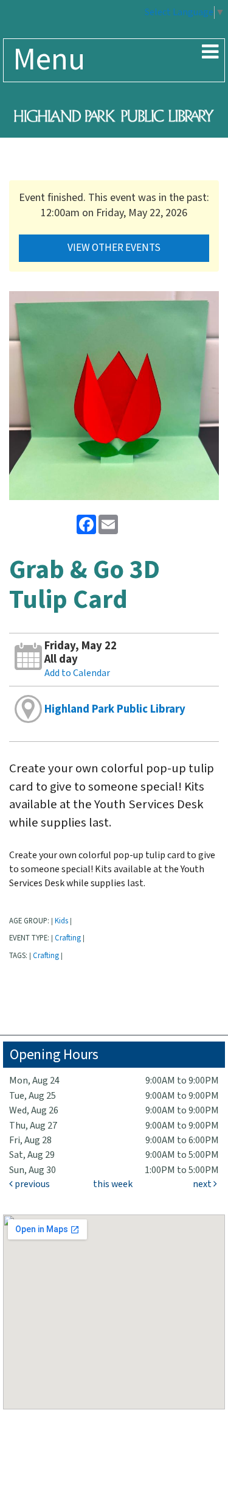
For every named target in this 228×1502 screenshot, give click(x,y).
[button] (210, 53)
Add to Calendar (77, 673)
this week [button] (113, 1184)
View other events (114, 248)
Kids (61, 921)
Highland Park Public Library (114, 709)
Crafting (68, 938)
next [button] (203, 1184)
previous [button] (31, 1184)
